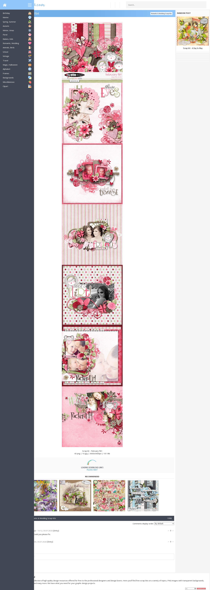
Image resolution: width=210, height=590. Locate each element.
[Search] (203, 4)
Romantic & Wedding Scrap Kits (161, 13)
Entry (56, 530)
